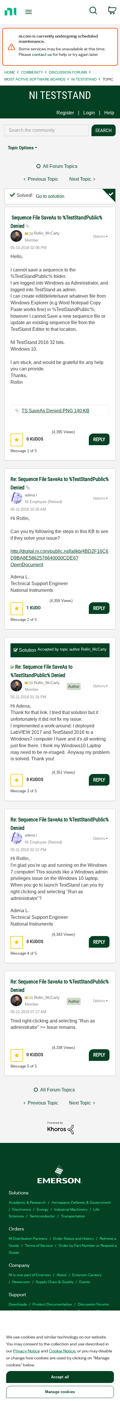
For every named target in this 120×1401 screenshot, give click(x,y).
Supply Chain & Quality (54, 1281)
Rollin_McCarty (94, 649)
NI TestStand (84, 79)
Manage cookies (60, 1392)
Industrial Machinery (70, 1209)
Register (65, 112)
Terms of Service (39, 1245)
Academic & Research (27, 1202)
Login (89, 112)
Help (109, 112)
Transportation (73, 1216)
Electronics (21, 1209)
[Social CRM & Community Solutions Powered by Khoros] (60, 1127)
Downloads (18, 1304)
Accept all (60, 1377)
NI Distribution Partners (28, 1238)
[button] (16, 439)
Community (32, 72)
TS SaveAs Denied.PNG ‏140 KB (55, 410)
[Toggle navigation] (29, 11)
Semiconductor (42, 1216)
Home (9, 72)
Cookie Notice (62, 1351)
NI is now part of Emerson (30, 1274)
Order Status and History (73, 1238)
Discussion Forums (68, 72)
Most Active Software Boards (35, 79)
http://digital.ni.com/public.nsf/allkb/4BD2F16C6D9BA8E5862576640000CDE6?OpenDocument (59, 558)
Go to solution (50, 196)
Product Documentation (52, 1304)
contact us (42, 54)
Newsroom (21, 1281)
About (61, 1274)
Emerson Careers (86, 1274)
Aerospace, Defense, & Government (81, 1202)
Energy (42, 1209)
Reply (99, 439)
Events (84, 1281)
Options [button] (99, 237)
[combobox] (46, 130)
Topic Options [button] (20, 147)
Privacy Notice (26, 1351)
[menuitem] (93, 11)
